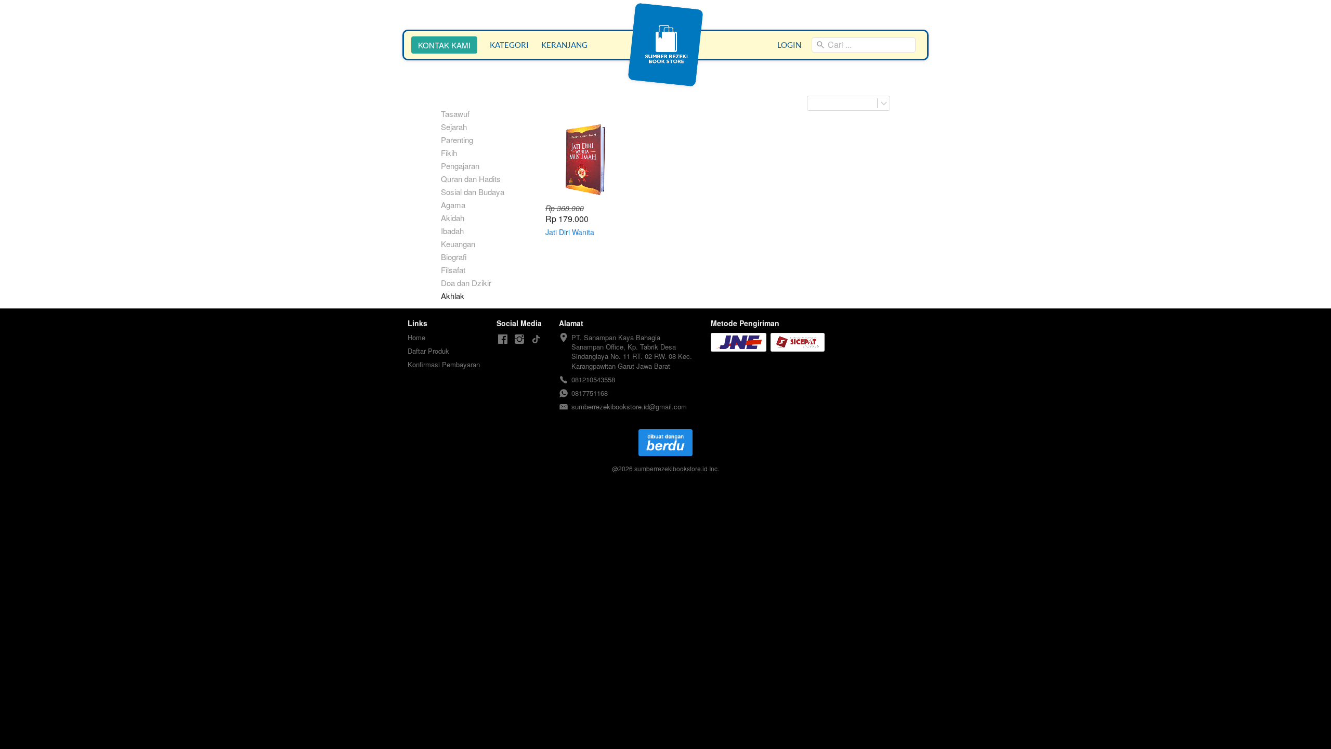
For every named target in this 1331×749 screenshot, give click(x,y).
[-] (503, 339)
